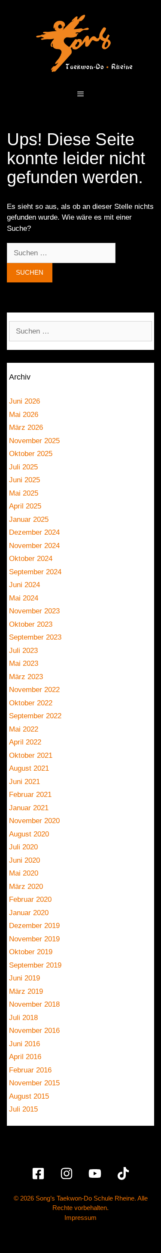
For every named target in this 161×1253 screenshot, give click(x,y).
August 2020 (29, 834)
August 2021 (29, 768)
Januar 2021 (29, 808)
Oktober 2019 (30, 952)
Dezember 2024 (34, 532)
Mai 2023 (23, 663)
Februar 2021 (30, 794)
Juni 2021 (24, 782)
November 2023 (34, 611)
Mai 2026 (23, 415)
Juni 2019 (24, 978)
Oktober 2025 (30, 454)
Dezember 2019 (34, 926)
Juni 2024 (24, 585)
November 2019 (34, 939)
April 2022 (25, 742)
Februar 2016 (30, 1070)
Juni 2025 (24, 480)
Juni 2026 (24, 401)
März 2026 (26, 427)
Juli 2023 (23, 650)
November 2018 (34, 1004)
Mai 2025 (23, 493)
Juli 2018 (23, 1018)
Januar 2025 (29, 519)
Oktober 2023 (30, 624)
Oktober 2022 (30, 703)
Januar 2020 (29, 913)
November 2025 (34, 441)
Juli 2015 (23, 1109)
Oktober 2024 (30, 559)
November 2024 (34, 546)
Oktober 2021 (30, 755)
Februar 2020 (30, 899)
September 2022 (35, 716)
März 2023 (26, 677)
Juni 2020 (24, 860)
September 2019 (35, 965)
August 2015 (29, 1096)
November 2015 (34, 1083)
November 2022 (34, 690)
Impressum (80, 1217)
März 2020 (26, 886)
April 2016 (25, 1057)
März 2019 (26, 991)
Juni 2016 (24, 1044)
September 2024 (35, 572)
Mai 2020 (23, 873)
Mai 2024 (23, 598)
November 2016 (34, 1030)
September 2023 (35, 637)
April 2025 (25, 506)
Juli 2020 (23, 847)
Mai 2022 (23, 729)
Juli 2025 (23, 467)
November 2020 (34, 821)
